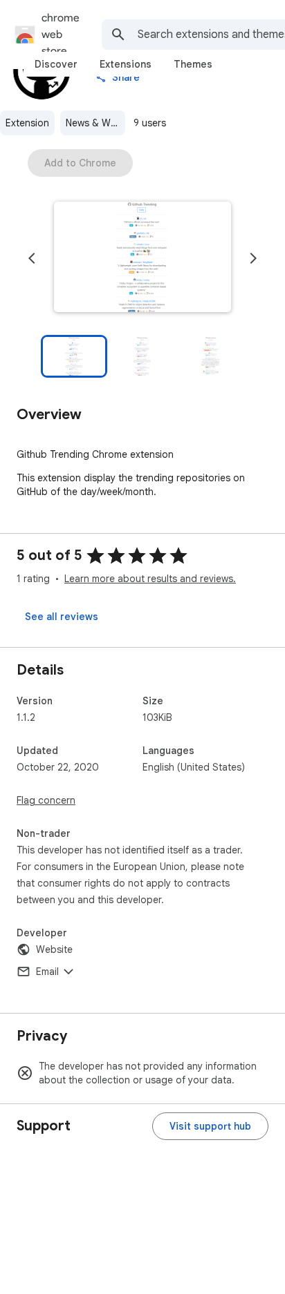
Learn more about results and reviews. (150, 578)
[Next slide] (253, 258)
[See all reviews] (62, 616)
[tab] (56, 64)
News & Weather (95, 123)
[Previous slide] (32, 258)
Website (54, 949)
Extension (27, 123)
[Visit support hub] (210, 1126)
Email (47, 971)
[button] (142, 258)
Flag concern (46, 800)
